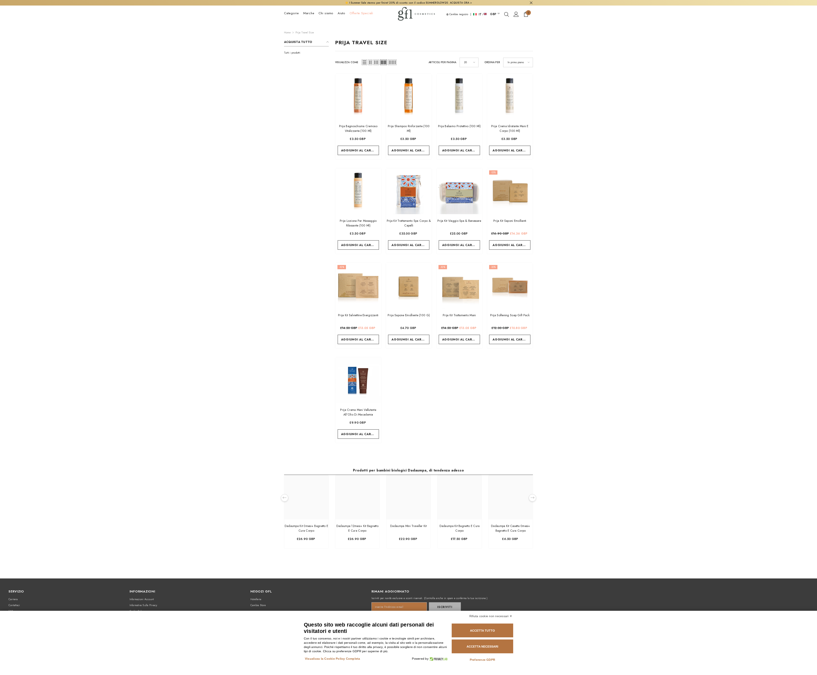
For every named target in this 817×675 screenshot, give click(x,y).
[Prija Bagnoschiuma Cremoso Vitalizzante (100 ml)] (358, 97)
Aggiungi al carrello (360, 150)
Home (287, 32)
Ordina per (492, 62)
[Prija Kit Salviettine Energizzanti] (358, 286)
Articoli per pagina (442, 62)
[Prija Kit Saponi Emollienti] (510, 191)
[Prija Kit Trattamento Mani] (459, 286)
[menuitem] (306, 52)
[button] (364, 62)
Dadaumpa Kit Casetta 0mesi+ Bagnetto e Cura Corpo (510, 528)
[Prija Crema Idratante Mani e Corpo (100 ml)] (510, 97)
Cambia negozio (458, 14)
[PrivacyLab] (437, 658)
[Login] (516, 14)
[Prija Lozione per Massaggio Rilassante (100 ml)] (358, 191)
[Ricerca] (506, 14)
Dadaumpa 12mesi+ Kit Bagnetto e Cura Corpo (357, 528)
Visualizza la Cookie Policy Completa (332, 658)
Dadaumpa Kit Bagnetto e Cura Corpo (460, 528)
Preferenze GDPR (482, 659)
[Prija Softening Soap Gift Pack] (510, 286)
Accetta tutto (482, 630)
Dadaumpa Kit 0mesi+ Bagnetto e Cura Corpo (306, 528)
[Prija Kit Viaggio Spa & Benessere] (459, 191)
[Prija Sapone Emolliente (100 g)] (409, 286)
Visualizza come (347, 62)
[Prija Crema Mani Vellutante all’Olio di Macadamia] (358, 380)
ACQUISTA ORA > (461, 3)
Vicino (531, 3)
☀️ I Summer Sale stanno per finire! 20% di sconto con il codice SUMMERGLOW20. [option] (408, 3)
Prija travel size (305, 32)
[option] (306, 513)
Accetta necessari (482, 646)
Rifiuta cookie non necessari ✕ (490, 616)
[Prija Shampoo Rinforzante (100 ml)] (409, 97)
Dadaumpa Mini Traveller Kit (408, 526)
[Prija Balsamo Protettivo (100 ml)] (459, 97)
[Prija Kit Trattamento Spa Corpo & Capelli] (409, 191)
